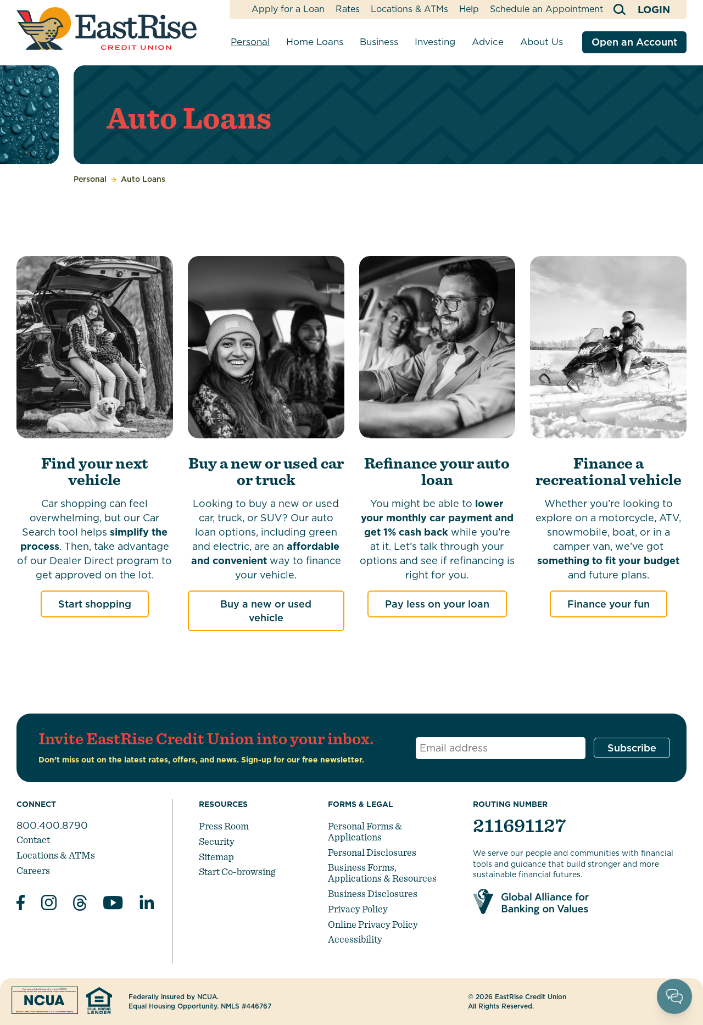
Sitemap (216, 856)
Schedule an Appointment (546, 9)
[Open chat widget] (674, 996)
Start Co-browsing (237, 871)
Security (217, 841)
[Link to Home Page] (106, 28)
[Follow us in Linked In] (147, 904)
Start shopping (94, 604)
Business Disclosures (372, 893)
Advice (488, 41)
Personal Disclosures (372, 852)
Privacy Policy (358, 909)
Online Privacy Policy (373, 924)
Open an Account (634, 42)
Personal (250, 41)
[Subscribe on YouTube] (113, 904)
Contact (33, 839)
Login (654, 9)
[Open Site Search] (620, 9)
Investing (435, 41)
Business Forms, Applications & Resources (382, 872)
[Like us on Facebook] (20, 904)
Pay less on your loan (437, 604)
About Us (541, 41)
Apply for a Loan (288, 9)
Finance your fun (608, 604)
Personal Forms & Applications (365, 831)
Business (379, 41)
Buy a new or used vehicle (265, 610)
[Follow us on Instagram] (49, 904)
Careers (33, 870)
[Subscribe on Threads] (80, 904)
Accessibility (355, 939)
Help (469, 9)
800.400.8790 (52, 825)
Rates (348, 9)
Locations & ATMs (409, 9)
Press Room (224, 826)
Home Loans (314, 41)
